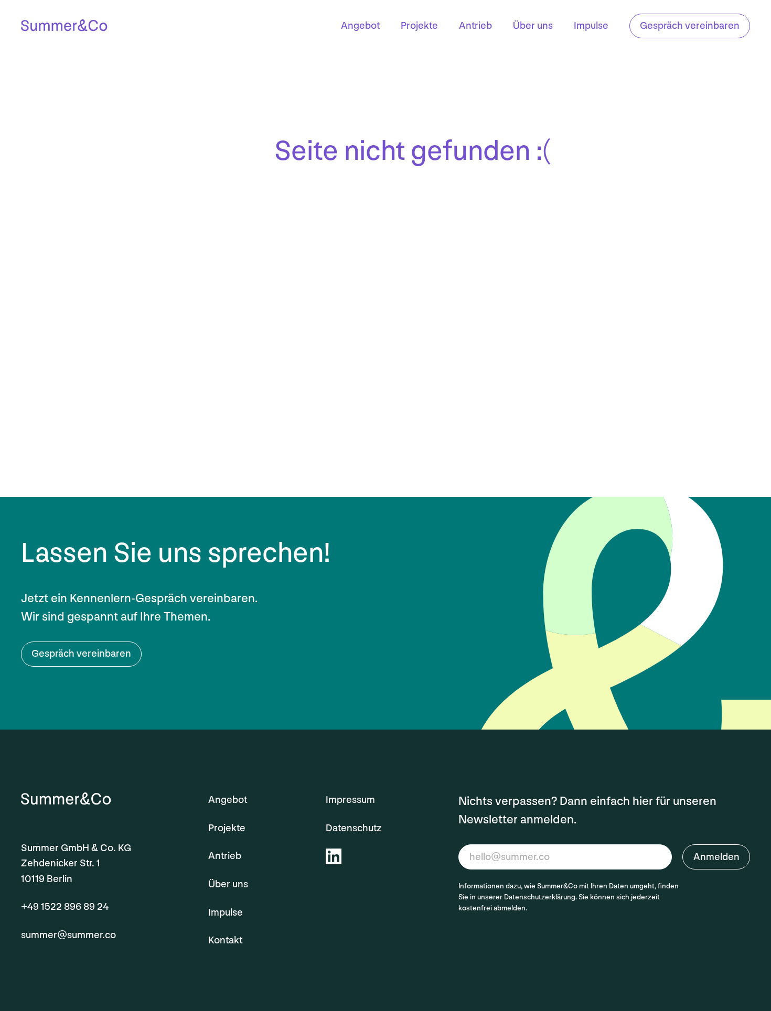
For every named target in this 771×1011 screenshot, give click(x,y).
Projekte (419, 26)
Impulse (591, 26)
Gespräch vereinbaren (690, 25)
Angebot (360, 26)
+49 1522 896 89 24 (65, 906)
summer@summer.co (68, 935)
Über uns (533, 26)
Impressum (350, 799)
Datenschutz (353, 828)
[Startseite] (64, 27)
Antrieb (475, 26)
